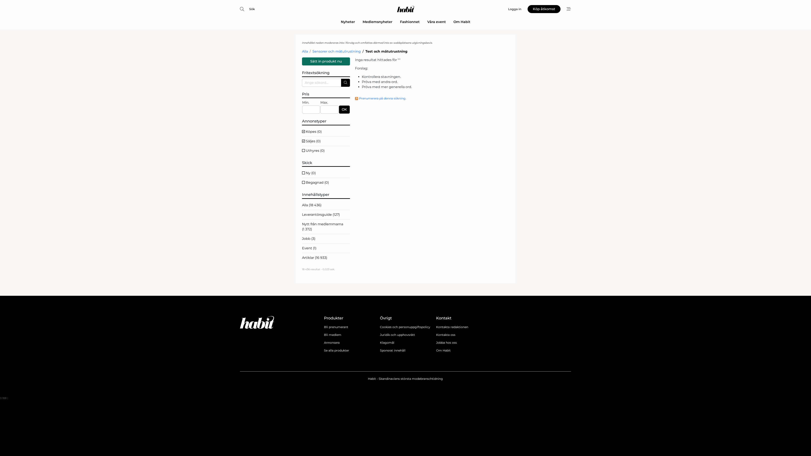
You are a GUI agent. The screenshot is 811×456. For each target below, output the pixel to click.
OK (344, 109)
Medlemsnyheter (377, 22)
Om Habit (461, 22)
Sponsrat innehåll (393, 350)
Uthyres (315, 151)
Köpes (313, 132)
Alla (305, 51)
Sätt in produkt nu (326, 61)
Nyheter (348, 22)
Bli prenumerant (336, 327)
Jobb (308, 239)
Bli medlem (332, 335)
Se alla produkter (336, 350)
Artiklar (314, 258)
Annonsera (332, 343)
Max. (324, 102)
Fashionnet (410, 22)
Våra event (436, 22)
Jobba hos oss (446, 343)
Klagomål (387, 343)
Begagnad (317, 182)
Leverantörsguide (321, 215)
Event (309, 248)
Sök (252, 9)
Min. (305, 102)
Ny (310, 173)
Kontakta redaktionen (452, 327)
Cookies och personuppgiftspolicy (405, 327)
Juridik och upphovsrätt (397, 335)
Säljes (313, 141)
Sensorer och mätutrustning (336, 51)
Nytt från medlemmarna (322, 226)
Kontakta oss (445, 335)
